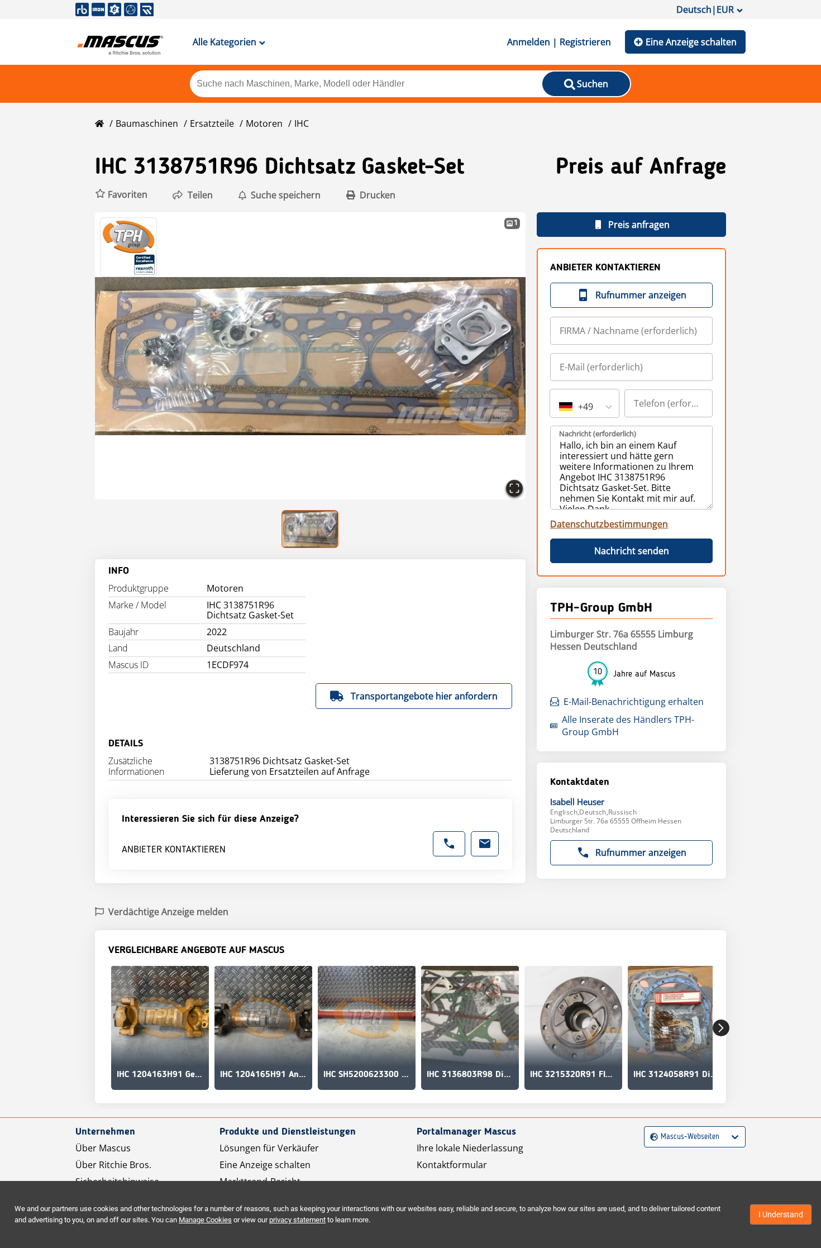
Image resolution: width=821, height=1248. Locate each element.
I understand (780, 1214)
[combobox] (560, 407)
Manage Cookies (205, 1220)
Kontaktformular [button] (452, 1165)
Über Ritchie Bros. (113, 1165)
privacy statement (297, 1220)
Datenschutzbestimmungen (609, 524)
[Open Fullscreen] (514, 488)
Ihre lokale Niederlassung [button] (470, 1148)
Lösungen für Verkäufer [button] (269, 1148)
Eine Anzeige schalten (691, 42)
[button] (121, 194)
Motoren (264, 123)
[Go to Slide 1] (310, 529)
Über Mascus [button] (103, 1148)
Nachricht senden (631, 551)
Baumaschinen (147, 123)
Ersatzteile (212, 123)
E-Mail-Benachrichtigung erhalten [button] (634, 702)
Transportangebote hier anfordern (424, 696)
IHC (301, 123)
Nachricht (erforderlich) (597, 433)
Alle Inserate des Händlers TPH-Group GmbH (628, 725)
